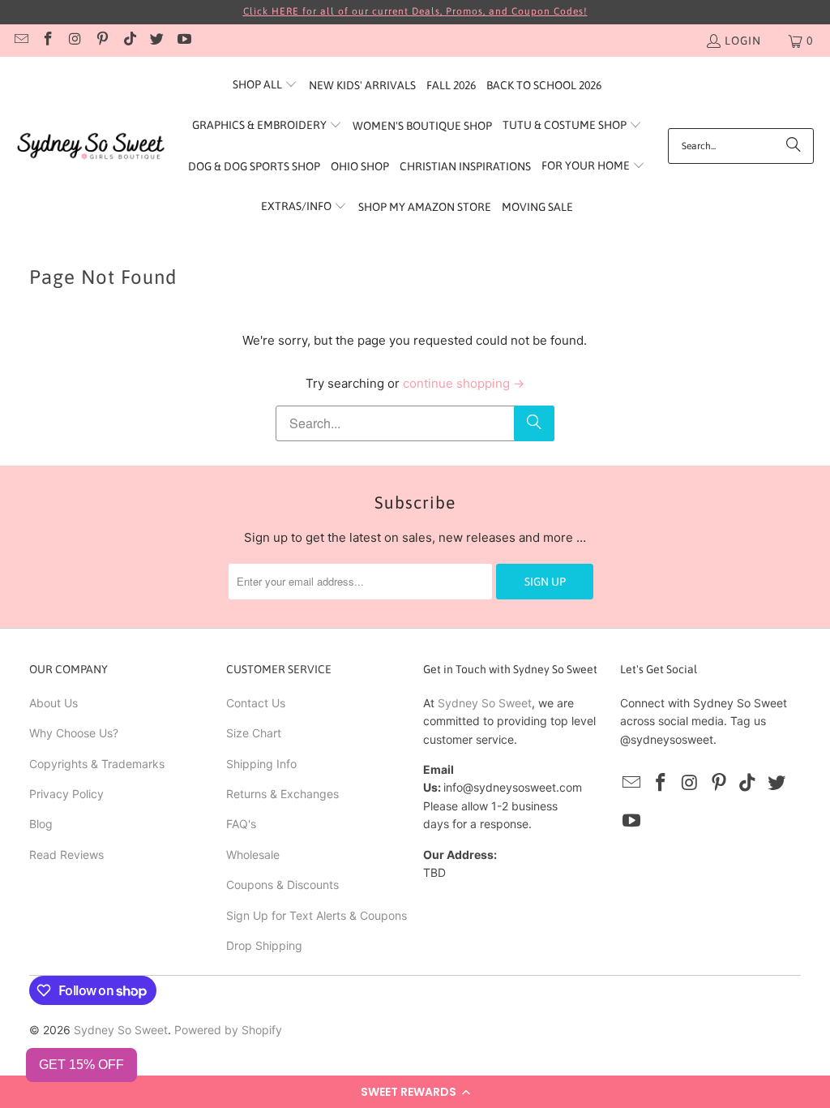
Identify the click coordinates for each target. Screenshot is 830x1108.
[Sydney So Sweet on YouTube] (183, 40)
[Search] (793, 146)
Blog (41, 824)
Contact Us (255, 703)
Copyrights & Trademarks (97, 764)
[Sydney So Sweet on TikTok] (129, 40)
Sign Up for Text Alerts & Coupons (316, 915)
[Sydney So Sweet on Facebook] (48, 40)
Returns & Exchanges (282, 794)
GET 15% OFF (81, 1064)
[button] (415, 1092)
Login (743, 40)
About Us (53, 703)
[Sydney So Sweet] (91, 146)
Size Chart (253, 733)
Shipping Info (261, 764)
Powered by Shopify (228, 1030)
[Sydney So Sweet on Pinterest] (102, 40)
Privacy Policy (66, 794)
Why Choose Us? (73, 733)
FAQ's (241, 824)
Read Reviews (66, 854)
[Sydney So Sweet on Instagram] (74, 40)
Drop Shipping (264, 945)
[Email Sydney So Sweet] (20, 40)
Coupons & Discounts (282, 884)
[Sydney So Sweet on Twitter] (156, 40)
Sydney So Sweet (485, 703)
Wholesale (253, 854)
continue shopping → (463, 383)
